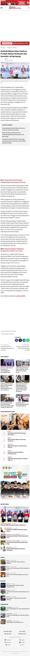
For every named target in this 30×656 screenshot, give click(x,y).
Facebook (8, 640)
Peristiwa (10, 444)
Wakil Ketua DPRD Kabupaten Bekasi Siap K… (16, 530)
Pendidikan (9, 607)
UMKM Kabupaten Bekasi (8, 334)
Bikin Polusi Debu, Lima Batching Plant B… (17, 446)
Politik (8, 583)
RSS (23, 645)
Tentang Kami (7, 634)
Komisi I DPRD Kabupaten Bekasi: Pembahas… (15, 549)
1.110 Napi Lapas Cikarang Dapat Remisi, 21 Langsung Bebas (22, 404)
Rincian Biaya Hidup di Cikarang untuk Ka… (17, 440)
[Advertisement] (15, 26)
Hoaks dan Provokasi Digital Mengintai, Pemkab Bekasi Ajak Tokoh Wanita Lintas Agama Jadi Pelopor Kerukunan (21, 387)
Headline (18, 534)
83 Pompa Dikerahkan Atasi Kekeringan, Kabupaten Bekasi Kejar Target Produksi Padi (7, 405)
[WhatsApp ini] (27, 340)
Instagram (8, 642)
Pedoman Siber (8, 631)
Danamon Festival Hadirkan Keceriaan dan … (15, 452)
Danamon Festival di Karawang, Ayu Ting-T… (17, 433)
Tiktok (8, 645)
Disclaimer (22, 631)
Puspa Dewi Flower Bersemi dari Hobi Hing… (17, 543)
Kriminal (10, 457)
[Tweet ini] (20, 340)
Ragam (9, 438)
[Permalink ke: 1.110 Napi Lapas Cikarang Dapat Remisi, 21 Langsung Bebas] (22, 398)
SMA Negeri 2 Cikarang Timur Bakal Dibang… (16, 598)
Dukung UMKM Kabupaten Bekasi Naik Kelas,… (14, 525)
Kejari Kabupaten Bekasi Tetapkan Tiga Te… (18, 459)
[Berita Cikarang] (15, 7)
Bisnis (9, 431)
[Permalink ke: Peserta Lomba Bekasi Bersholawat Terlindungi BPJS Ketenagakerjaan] (7, 363)
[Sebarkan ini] (16, 340)
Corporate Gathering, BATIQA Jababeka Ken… (17, 568)
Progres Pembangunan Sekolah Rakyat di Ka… (17, 615)
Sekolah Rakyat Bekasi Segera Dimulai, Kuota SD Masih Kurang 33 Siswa (22, 370)
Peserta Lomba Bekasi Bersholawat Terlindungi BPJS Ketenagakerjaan (7, 370)
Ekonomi (8, 523)
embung (13, 229)
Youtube (23, 642)
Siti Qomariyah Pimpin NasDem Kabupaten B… (15, 586)
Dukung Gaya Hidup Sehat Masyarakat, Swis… (17, 536)
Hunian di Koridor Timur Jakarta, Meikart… (15, 562)
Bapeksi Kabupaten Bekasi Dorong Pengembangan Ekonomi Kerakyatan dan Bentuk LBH (13, 134)
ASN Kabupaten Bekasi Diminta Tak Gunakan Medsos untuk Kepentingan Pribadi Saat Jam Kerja (7, 387)
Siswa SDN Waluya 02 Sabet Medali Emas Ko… (17, 609)
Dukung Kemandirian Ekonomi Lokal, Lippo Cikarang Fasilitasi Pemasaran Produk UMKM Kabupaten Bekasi (14, 141)
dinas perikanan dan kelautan (9, 331)
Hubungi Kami (22, 634)
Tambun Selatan (15, 263)
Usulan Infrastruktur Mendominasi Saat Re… (17, 592)
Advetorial (3, 523)
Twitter (22, 640)
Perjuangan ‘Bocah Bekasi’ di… (15, 622)
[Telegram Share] (24, 340)
